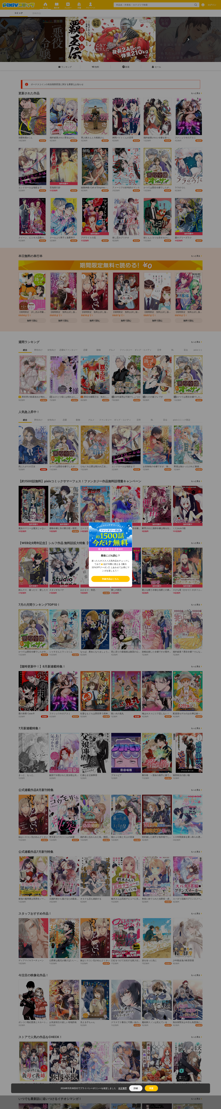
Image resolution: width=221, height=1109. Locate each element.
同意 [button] (151, 1088)
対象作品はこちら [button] (110, 579)
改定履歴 (122, 1088)
